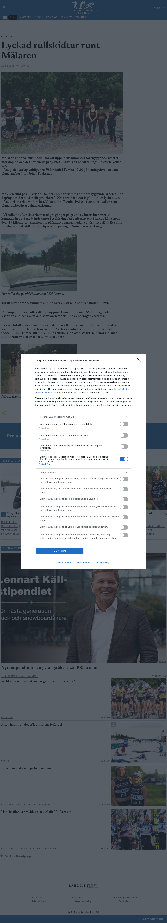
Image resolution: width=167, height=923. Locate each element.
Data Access (83, 562)
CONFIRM (60, 551)
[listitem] (83, 417)
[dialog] (83, 461)
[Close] (140, 361)
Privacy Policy (102, 562)
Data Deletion (65, 562)
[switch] (124, 424)
